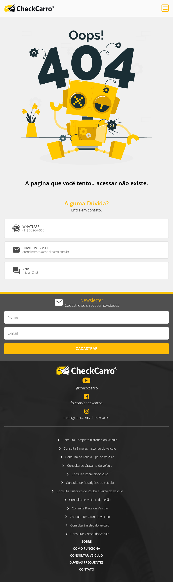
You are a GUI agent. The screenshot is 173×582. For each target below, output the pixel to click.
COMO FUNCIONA (86, 548)
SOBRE (87, 541)
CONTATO (86, 569)
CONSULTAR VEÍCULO (86, 555)
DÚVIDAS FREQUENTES (86, 562)
